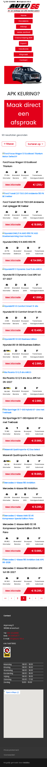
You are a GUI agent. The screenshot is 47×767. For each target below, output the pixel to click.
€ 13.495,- (37, 330)
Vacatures (23, 48)
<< (5, 598)
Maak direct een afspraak (24, 114)
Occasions (23, 21)
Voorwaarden (9, 755)
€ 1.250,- (38, 184)
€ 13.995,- (37, 550)
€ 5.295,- (37, 506)
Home (23, 15)
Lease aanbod (23, 32)
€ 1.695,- (38, 297)
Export (23, 43)
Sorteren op (34, 144)
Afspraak (23, 54)
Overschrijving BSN (23, 37)
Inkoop (23, 26)
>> (41, 598)
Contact (23, 60)
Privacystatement (11, 750)
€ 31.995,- (37, 440)
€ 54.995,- (37, 260)
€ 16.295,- (37, 590)
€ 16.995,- (37, 224)
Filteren (10, 143)
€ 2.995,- (37, 363)
